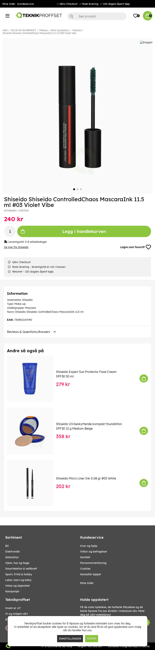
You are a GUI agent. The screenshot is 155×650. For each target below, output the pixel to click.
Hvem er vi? (13, 608)
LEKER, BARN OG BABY (18, 580)
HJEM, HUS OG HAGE (17, 563)
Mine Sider (8, 3)
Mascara (76, 30)
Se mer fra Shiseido (16, 247)
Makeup (43, 30)
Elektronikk (12, 551)
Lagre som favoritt (132, 247)
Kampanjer (12, 591)
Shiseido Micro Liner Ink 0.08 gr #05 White (86, 478)
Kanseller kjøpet (90, 574)
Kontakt (85, 557)
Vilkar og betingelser (93, 551)
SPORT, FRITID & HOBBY (18, 574)
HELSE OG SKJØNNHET (23, 30)
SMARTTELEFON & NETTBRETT (21, 568)
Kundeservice (25, 3)
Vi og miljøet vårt (16, 613)
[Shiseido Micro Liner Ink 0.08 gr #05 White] (33, 483)
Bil (7, 546)
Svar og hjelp (88, 546)
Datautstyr (12, 557)
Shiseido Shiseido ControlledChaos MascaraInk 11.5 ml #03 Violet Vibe (39, 33)
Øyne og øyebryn (60, 30)
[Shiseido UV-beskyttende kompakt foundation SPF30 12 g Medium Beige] (33, 431)
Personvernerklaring (93, 563)
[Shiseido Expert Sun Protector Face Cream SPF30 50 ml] (33, 378)
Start (5, 30)
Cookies (85, 568)
